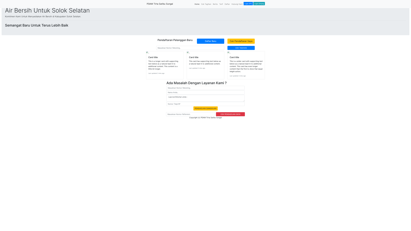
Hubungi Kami (237, 4)
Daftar (227, 4)
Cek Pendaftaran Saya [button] (241, 41)
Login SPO (248, 3)
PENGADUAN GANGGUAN (205, 108)
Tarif (221, 4)
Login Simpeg (259, 3)
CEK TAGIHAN (241, 48)
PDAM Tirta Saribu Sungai (159, 4)
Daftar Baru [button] (210, 41)
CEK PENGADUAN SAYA (230, 114)
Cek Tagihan (206, 4)
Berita (215, 4)
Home (197, 4)
